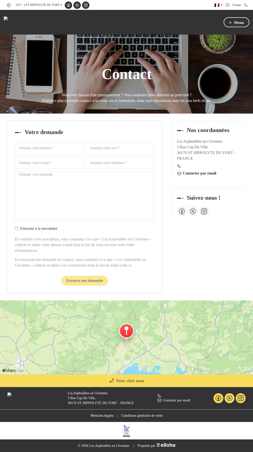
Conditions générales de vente (142, 415)
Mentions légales (102, 415)
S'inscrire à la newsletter (38, 228)
